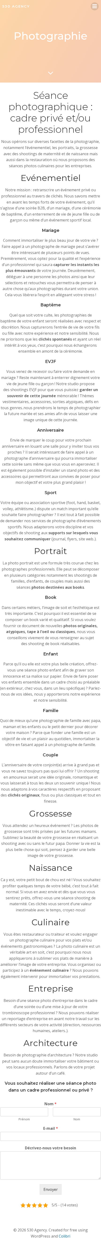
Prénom (24, 1119)
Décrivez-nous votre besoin (50, 1148)
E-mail (50, 1128)
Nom (50, 1103)
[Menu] (95, 6)
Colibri (64, 1236)
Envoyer (50, 1189)
